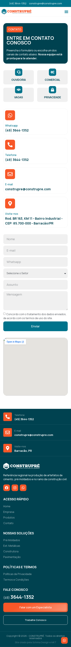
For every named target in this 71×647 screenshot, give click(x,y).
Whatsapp (11, 125)
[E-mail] (10, 174)
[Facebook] (6, 487)
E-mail (9, 184)
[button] (66, 12)
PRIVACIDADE (52, 97)
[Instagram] (15, 487)
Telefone (11, 155)
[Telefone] (10, 145)
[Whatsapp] (10, 115)
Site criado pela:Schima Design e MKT (35, 642)
